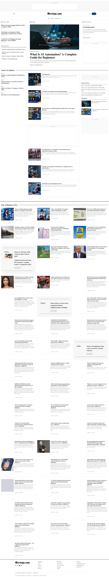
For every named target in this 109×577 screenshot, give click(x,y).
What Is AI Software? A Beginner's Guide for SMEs (13, 56)
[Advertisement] (54, 6)
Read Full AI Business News (37, 65)
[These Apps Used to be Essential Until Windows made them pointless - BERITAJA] (43, 528)
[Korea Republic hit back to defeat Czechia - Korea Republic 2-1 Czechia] (7, 303)
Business (19, 572)
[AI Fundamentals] (34, 79)
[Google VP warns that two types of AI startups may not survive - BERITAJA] (43, 446)
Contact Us (40, 565)
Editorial (39, 567)
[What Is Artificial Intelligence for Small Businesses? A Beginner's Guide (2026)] (7, 214)
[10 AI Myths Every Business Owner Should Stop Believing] (34, 96)
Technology (23, 572)
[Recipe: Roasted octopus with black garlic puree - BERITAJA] (43, 428)
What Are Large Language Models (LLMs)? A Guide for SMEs (13, 26)
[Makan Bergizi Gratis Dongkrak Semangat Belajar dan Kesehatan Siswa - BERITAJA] (79, 464)
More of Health (89, 353)
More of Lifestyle (53, 310)
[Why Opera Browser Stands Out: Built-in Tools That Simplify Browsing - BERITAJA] (79, 528)
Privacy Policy (59, 563)
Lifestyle (30, 572)
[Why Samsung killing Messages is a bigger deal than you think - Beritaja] (43, 367)
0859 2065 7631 (79, 567)
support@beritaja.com (80, 565)
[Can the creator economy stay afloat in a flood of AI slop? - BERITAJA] (79, 409)
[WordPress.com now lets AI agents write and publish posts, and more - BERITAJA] (79, 388)
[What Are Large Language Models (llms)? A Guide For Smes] (86, 104)
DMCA (58, 568)
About (39, 563)
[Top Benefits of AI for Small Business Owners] (34, 188)
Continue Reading (87, 37)
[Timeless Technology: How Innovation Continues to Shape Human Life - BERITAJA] (79, 368)
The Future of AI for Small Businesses (10, 59)
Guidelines (40, 568)
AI (59, 18)
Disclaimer (59, 567)
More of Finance (17, 267)
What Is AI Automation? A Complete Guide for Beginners (53, 55)
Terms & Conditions (60, 565)
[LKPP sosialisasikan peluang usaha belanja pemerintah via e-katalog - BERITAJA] (43, 389)
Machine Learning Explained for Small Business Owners (13, 49)
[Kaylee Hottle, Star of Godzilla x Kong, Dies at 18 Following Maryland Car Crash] (7, 282)
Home (49, 18)
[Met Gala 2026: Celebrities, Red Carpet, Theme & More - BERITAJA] (43, 346)
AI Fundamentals (89, 27)
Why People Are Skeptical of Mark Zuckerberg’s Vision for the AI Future (11, 33)
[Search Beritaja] (89, 14)
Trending (56, 18)
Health (27, 572)
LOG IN (94, 13)
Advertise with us (35, 572)
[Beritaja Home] (54, 13)
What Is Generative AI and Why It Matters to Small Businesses (12, 52)
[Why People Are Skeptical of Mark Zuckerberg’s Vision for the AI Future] (54, 37)
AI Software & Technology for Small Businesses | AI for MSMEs (11, 39)
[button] (33, 37)
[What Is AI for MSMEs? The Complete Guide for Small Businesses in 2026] (43, 214)
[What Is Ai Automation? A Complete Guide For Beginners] (86, 112)
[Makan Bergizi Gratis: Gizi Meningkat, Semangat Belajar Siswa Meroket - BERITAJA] (43, 464)
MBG (52, 18)
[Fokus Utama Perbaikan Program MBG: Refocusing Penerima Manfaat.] (7, 346)
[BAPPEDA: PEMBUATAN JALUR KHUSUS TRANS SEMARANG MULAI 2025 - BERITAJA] (7, 389)
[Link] (8, 256)
